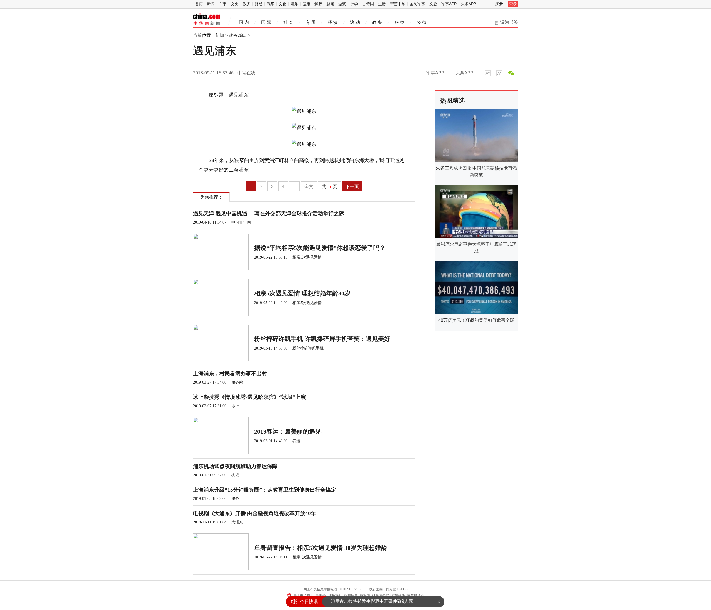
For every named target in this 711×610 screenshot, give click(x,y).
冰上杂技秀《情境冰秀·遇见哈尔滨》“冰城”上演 (249, 397)
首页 (199, 4)
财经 (258, 4)
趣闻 (330, 4)
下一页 (352, 186)
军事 (223, 4)
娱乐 (294, 4)
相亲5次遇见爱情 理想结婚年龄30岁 (302, 293)
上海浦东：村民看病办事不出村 (230, 373)
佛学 (354, 4)
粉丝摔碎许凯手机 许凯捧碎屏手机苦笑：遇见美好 (322, 338)
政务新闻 (238, 35)
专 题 (311, 22)
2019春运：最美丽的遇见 (287, 431)
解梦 (318, 4)
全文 (308, 186)
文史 (235, 4)
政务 (247, 4)
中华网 (206, 19)
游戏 (342, 4)
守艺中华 (397, 4)
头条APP (468, 4)
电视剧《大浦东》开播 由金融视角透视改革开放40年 (254, 513)
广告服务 (319, 595)
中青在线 (246, 72)
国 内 (244, 22)
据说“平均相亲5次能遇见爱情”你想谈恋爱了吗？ (319, 247)
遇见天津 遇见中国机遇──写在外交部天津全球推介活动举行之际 (268, 213)
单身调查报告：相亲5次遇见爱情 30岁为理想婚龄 (320, 547)
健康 (306, 4)
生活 (382, 4)
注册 (499, 3)
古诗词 (368, 4)
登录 (513, 3)
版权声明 (366, 595)
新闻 (211, 4)
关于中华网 (301, 595)
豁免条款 (382, 595)
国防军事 (417, 4)
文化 (282, 4)
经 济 (333, 22)
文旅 (433, 4)
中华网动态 (415, 595)
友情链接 (398, 595)
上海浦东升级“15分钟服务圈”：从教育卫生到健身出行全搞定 (264, 490)
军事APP (449, 4)
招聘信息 (350, 595)
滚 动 (355, 22)
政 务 (377, 22)
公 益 (422, 22)
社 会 (288, 22)
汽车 (270, 4)
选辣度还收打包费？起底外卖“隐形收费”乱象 (374, 601)
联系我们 (335, 595)
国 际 (266, 22)
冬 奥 (399, 22)
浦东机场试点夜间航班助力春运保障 (235, 466)
